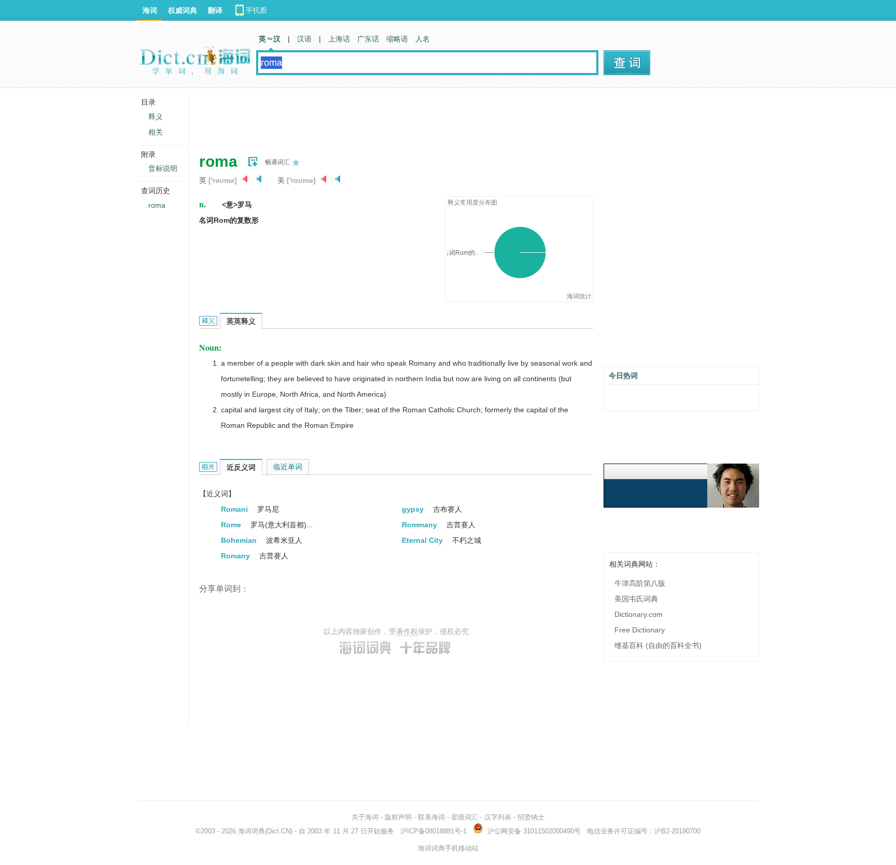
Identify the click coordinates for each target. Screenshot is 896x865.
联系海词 (431, 817)
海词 (150, 10)
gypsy (414, 509)
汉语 (304, 39)
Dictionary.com (638, 614)
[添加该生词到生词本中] (252, 161)
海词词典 (251, 831)
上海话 (339, 39)
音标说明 (162, 168)
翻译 (215, 10)
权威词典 (182, 10)
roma (156, 205)
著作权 (407, 631)
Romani (235, 509)
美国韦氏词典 (636, 599)
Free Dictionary (639, 630)
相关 (155, 132)
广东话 (368, 39)
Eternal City (423, 540)
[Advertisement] (388, 116)
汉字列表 (497, 817)
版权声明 (398, 817)
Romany (236, 556)
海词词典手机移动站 (448, 848)
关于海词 (365, 817)
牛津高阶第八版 (639, 583)
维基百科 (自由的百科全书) (658, 645)
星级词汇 (464, 817)
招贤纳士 (530, 817)
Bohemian (240, 540)
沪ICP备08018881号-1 (433, 831)
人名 (422, 39)
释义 (155, 116)
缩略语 (397, 39)
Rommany (420, 525)
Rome (232, 525)
